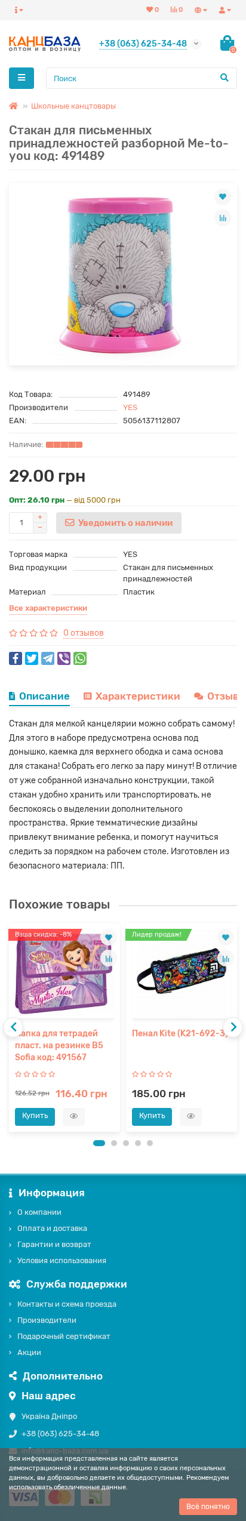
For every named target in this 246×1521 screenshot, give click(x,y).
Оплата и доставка (52, 1228)
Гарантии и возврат (54, 1244)
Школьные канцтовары (73, 105)
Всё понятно (208, 1506)
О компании (39, 1212)
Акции (29, 1352)
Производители (46, 1320)
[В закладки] (222, 197)
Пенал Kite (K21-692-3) (180, 1034)
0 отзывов (83, 633)
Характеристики (138, 696)
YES (130, 407)
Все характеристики (48, 608)
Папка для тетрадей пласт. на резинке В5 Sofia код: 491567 (59, 1046)
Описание (44, 696)
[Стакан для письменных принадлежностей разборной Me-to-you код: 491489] (123, 274)
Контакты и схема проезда (66, 1304)
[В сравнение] (222, 218)
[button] (99, 1143)
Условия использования (61, 1260)
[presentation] (13, 1027)
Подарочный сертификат (63, 1336)
